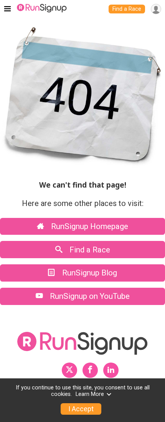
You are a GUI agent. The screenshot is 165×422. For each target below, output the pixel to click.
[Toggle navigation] (7, 9)
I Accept (81, 409)
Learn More (90, 394)
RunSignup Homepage (88, 226)
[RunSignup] (42, 9)
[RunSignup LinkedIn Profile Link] (111, 370)
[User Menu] (156, 9)
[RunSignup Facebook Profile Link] (90, 370)
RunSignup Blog (88, 272)
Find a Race (126, 9)
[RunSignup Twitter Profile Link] (69, 370)
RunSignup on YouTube (89, 296)
